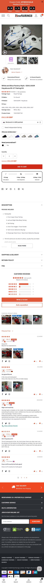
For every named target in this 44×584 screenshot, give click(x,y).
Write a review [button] (22, 300)
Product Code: (6, 113)
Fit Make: (4, 97)
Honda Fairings (7, 558)
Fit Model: (4, 100)
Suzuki (18, 97)
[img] (6, 336)
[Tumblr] (15, 189)
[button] (6, 92)
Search (4, 562)
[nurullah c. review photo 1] (7, 386)
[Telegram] (19, 189)
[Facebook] (3, 189)
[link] (5, 52)
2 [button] (21, 477)
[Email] (23, 189)
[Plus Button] (15, 156)
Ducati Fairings (22, 560)
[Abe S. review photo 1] (7, 353)
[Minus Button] (4, 156)
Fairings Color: (6, 110)
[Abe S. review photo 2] (18, 353)
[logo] (23, 15)
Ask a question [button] (22, 305)
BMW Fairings (35, 560)
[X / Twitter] (7, 189)
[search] (8, 15)
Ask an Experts (16, 72)
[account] (36, 15)
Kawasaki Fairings (8, 560)
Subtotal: (4, 161)
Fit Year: (4, 104)
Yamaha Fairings (34, 558)
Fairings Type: (6, 94)
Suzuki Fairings (20, 558)
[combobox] (22, 122)
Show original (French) (11, 426)
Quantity (4, 152)
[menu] (3, 15)
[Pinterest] (11, 189)
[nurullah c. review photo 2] (18, 386)
